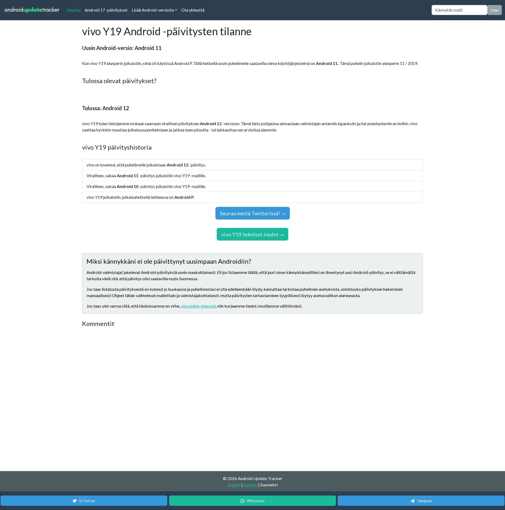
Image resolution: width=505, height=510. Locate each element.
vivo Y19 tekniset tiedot (250, 234)
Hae (494, 9)
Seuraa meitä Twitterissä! (250, 213)
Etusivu (75, 9)
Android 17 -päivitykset (106, 9)
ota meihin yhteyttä (198, 305)
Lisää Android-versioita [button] (153, 9)
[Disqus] (180, 399)
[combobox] (459, 10)
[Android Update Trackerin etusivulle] (32, 10)
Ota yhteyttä (192, 9)
